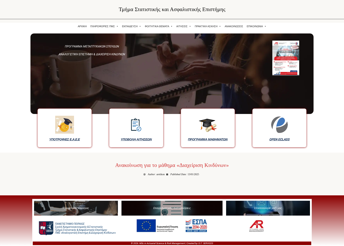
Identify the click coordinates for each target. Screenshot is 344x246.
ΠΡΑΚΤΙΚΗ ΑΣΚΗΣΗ (206, 26)
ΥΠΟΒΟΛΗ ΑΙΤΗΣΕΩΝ (136, 139)
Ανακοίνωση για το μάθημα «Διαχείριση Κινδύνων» (172, 165)
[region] (172, 91)
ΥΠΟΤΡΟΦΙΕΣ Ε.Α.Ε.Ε (64, 139)
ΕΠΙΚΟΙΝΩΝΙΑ (255, 26)
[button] (76, 208)
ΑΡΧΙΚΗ (82, 26)
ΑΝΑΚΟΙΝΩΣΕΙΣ (234, 26)
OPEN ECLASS (279, 139)
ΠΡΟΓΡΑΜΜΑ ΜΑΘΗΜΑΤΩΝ (208, 139)
